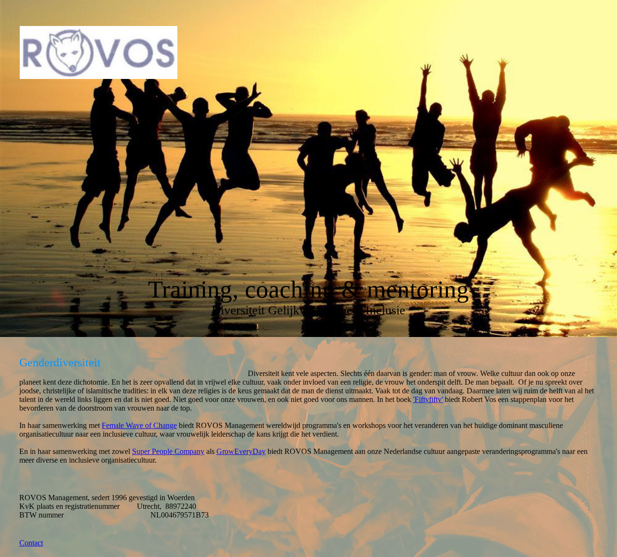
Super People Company (168, 451)
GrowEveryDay (241, 451)
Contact (31, 543)
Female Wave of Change (139, 425)
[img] (98, 52)
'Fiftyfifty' (428, 399)
